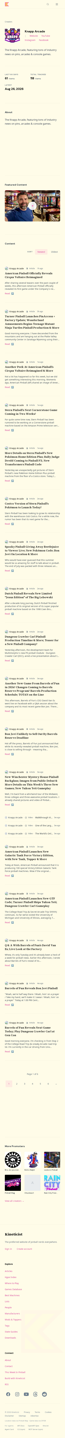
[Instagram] (17, 1394)
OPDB (43, 1421)
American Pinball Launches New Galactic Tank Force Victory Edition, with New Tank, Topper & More (29, 855)
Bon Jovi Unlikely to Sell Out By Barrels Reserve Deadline (31, 736)
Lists (7, 1301)
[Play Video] (32, 205)
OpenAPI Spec (33, 1426)
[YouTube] (26, 1394)
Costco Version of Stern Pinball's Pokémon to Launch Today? (27, 505)
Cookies (48, 1412)
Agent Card (9, 1429)
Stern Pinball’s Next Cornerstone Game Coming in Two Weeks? (31, 412)
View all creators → (14, 1200)
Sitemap (22, 1416)
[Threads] (35, 1394)
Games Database (13, 1289)
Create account (24, 1248)
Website (34, 35)
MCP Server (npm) (36, 1429)
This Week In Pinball (15, 1372)
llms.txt (46, 1426)
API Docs (20, 1426)
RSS (7, 1384)
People (8, 1307)
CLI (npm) (21, 1429)
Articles (8, 1271)
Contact (9, 1366)
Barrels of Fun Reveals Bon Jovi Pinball (31, 988)
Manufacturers (12, 1313)
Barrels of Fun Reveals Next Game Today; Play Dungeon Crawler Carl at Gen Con (30, 1031)
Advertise (35, 1416)
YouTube (45, 35)
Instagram (30, 40)
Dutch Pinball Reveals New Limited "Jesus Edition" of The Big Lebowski (29, 595)
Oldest (54, 251)
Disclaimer (9, 1416)
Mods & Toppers (13, 1319)
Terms (37, 1412)
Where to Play (12, 1283)
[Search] (47, 4)
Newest (41, 251)
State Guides (11, 1331)
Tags (7, 1325)
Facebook (43, 40)
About (8, 1360)
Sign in (8, 1248)
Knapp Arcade (16, 268)
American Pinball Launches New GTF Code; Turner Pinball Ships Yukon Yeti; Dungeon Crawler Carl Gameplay (31, 902)
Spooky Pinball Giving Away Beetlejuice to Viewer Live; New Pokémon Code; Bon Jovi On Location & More (32, 550)
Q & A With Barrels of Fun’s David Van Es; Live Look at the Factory (30, 947)
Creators (8, 22)
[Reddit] (44, 1394)
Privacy (27, 1412)
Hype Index (10, 1277)
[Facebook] (8, 1394)
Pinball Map (23, 1421)
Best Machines (12, 1295)
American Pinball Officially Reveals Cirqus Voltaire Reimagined (28, 275)
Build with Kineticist (15, 1378)
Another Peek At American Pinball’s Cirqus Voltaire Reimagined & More (29, 369)
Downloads (10, 1337)
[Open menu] (57, 4)
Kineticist (13, 1234)
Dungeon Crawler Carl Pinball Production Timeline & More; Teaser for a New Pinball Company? (32, 640)
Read (9, 293)
